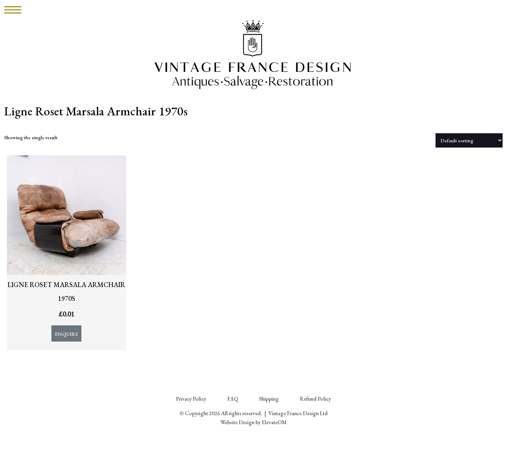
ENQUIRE (66, 334)
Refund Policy (315, 398)
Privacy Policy (191, 398)
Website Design (237, 422)
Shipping (269, 398)
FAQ (232, 398)
